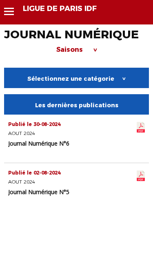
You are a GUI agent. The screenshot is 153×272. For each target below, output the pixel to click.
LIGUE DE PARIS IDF (60, 8)
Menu (13, 11)
